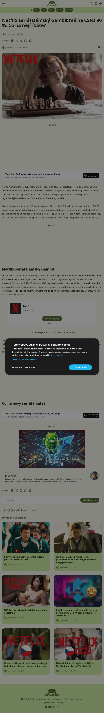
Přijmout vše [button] (80, 367)
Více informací (57, 355)
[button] (52, 359)
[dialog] (52, 356)
